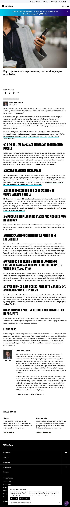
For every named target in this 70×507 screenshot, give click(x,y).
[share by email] (18, 93)
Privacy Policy (7, 484)
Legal (4, 497)
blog (59, 343)
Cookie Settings (7, 490)
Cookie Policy (7, 487)
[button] (65, 6)
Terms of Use (7, 481)
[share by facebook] (10, 93)
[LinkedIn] (10, 361)
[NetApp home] (7, 6)
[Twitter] (6, 361)
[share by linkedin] (14, 93)
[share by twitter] (5, 93)
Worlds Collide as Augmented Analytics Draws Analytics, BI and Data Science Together (34, 209)
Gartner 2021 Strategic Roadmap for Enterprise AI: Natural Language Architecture (31, 133)
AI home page (43, 343)
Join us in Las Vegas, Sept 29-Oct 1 (34, 14)
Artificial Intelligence (11, 99)
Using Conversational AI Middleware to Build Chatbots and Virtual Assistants (33, 183)
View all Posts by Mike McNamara (30, 394)
